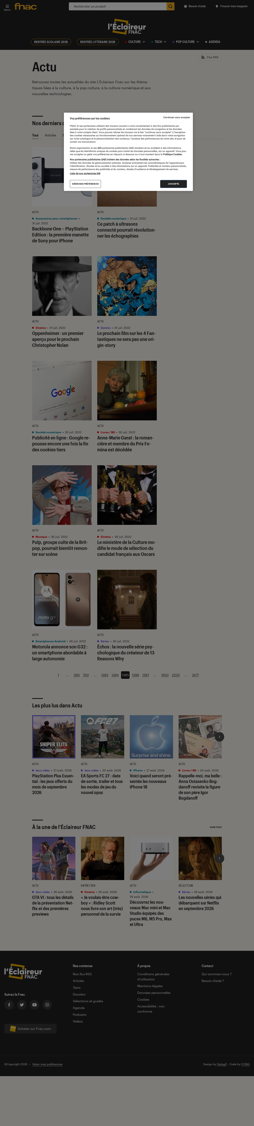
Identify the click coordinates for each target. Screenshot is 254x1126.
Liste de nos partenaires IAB (85, 173)
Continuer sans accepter (176, 117)
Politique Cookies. (172, 154)
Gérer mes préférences (85, 184)
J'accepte (173, 184)
